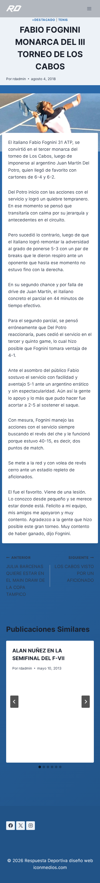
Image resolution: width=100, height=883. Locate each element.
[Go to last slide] (14, 702)
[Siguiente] (86, 702)
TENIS (63, 20)
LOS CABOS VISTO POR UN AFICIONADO (74, 569)
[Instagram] (30, 825)
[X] (20, 825)
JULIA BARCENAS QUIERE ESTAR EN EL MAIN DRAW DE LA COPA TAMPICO (25, 576)
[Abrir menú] (89, 8)
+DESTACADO (43, 20)
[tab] (39, 767)
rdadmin (19, 79)
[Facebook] (10, 825)
